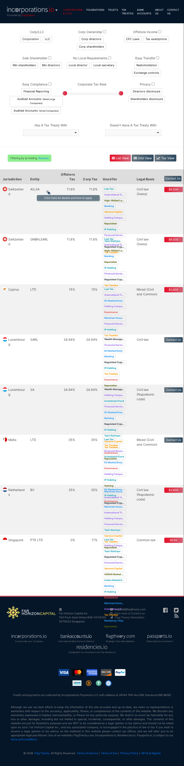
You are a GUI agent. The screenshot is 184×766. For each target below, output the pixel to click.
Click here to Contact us (129, 613)
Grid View (144, 158)
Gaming (109, 485)
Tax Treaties (128, 11)
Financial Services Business (115, 235)
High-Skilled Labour (115, 200)
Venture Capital (113, 212)
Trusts (113, 9)
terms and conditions (24, 739)
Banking (109, 206)
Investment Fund (114, 401)
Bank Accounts (144, 11)
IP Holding (110, 229)
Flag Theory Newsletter (129, 617)
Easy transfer (145, 58)
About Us (159, 11)
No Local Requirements (90, 58)
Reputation (110, 223)
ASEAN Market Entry (115, 574)
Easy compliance (35, 84)
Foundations (95, 9)
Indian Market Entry (115, 580)
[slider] (65, 93)
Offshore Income (145, 32)
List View (122, 158)
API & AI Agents (151, 753)
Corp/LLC (37, 32)
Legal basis (145, 179)
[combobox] (51, 132)
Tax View (167, 158)
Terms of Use (109, 753)
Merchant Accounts (115, 318)
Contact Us (173, 11)
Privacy (146, 84)
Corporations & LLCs (73, 11)
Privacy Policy (129, 753)
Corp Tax (90, 179)
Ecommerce (111, 312)
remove (43, 158)
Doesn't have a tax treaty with (133, 125)
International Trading (115, 194)
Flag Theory (41, 753)
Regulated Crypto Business (115, 279)
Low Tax (109, 188)
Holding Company (114, 217)
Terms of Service (87, 753)
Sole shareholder (35, 58)
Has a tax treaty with (51, 125)
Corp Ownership (90, 32)
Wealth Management (115, 339)
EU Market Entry (113, 300)
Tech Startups (112, 435)
